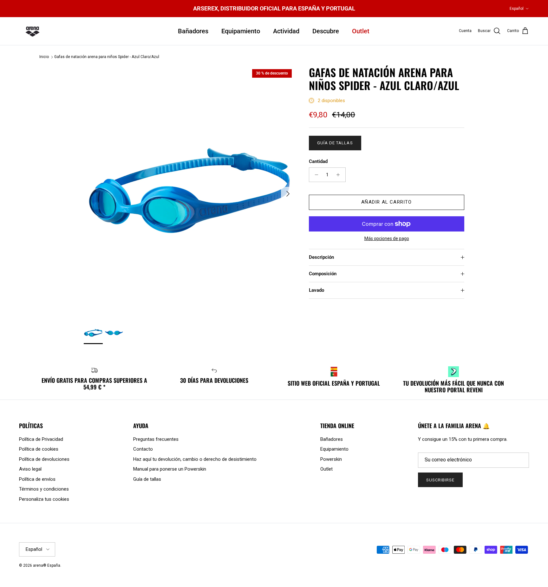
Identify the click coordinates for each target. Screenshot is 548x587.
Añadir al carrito (386, 202)
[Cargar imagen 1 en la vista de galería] (189, 190)
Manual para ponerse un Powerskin (169, 469)
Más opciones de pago (386, 238)
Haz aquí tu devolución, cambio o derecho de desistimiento (195, 459)
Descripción (321, 257)
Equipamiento (240, 31)
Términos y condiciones (44, 489)
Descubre (325, 31)
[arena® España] (32, 31)
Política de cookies (38, 449)
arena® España (46, 565)
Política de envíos (37, 479)
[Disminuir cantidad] (314, 175)
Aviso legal (30, 469)
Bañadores (193, 31)
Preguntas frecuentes (156, 439)
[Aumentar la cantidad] (339, 175)
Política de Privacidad (41, 439)
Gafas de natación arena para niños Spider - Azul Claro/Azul (106, 57)
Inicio (44, 57)
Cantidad (318, 161)
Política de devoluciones (44, 459)
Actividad (286, 31)
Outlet (360, 31)
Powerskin (331, 459)
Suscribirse (440, 480)
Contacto (143, 449)
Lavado (316, 290)
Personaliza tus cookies (44, 499)
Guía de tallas (335, 142)
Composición (322, 274)
